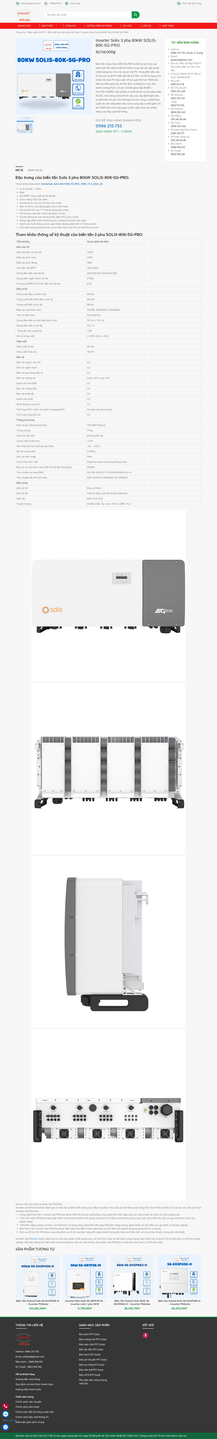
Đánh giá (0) (35, 170)
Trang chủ (24, 25)
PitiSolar (33, 1238)
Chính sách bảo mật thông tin (32, 1417)
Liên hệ (147, 25)
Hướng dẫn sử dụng (99, 25)
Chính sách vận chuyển (28, 1401)
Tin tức (127, 25)
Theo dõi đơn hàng (191, 3)
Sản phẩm (47, 25)
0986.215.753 (5, 1420)
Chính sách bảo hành (27, 1406)
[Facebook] (145, 1335)
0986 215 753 (109, 126)
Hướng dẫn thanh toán (28, 1389)
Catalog (70, 25)
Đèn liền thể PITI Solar (91, 1369)
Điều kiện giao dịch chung (30, 1422)
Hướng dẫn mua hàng (28, 1379)
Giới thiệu (168, 25)
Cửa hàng (75, 3)
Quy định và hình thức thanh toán (34, 1384)
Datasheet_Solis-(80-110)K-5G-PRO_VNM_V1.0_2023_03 (72, 183)
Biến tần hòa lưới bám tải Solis (63, 32)
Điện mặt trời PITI (37, 32)
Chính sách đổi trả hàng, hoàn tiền (35, 1411)
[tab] (19, 169)
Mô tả (19, 170)
